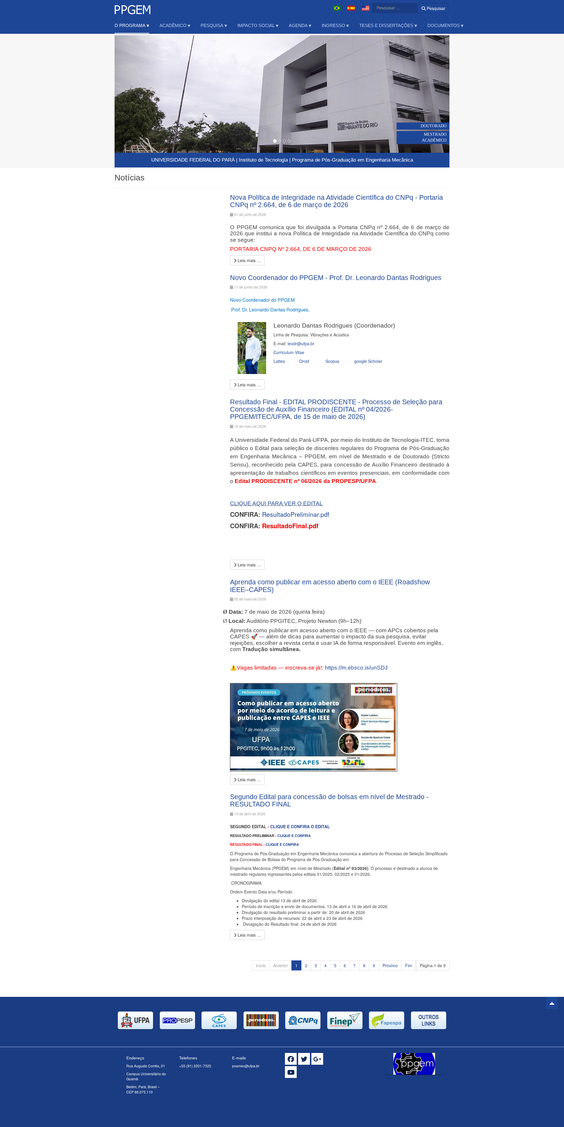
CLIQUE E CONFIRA (294, 835)
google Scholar (368, 361)
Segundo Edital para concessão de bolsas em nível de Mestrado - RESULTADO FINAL (329, 800)
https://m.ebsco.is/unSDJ (356, 668)
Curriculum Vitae (288, 352)
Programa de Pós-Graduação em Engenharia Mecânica (352, 160)
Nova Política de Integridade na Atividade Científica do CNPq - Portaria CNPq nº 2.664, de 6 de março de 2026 (336, 201)
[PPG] (132, 8)
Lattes (279, 361)
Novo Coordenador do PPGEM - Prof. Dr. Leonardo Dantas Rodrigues (336, 277)
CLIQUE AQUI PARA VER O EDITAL (276, 503)
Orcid (304, 361)
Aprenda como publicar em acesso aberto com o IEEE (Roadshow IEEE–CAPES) (330, 585)
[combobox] (391, 7)
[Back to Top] (552, 1003)
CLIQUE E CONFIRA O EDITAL (300, 826)
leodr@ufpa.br (301, 343)
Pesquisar (435, 8)
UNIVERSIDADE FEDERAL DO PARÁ (193, 160)
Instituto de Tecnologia (263, 160)
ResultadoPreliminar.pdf (295, 514)
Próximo (390, 965)
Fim (408, 965)
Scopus (331, 361)
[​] (291, 1059)
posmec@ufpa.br (245, 1065)
